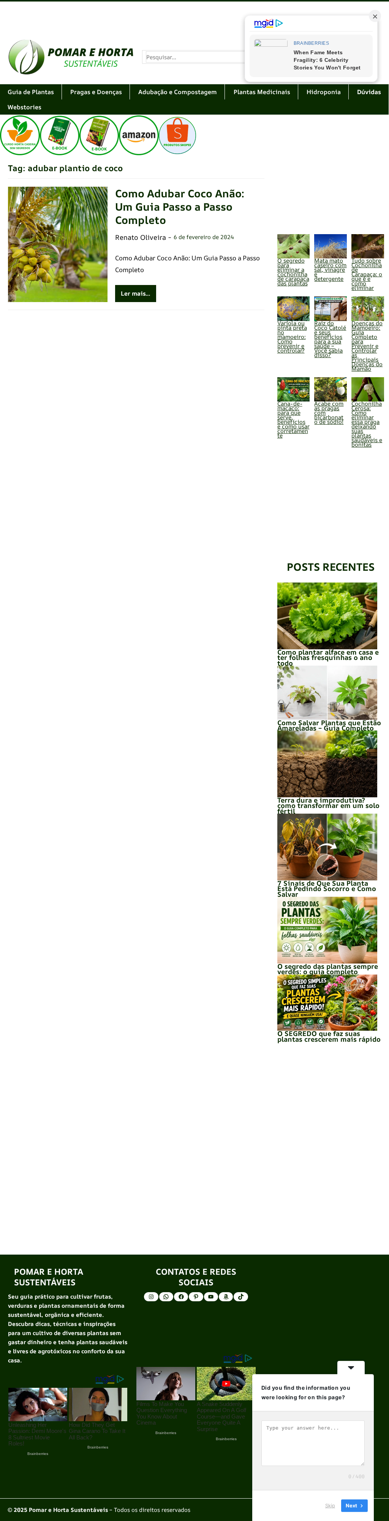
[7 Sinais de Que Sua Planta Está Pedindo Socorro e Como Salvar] (327, 847)
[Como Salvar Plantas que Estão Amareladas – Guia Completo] (327, 693)
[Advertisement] (194, 16)
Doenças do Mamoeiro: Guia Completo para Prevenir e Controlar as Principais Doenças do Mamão (367, 346)
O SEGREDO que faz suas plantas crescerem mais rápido (329, 1036)
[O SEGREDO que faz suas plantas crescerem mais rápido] (327, 1003)
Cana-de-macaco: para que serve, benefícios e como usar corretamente (293, 419)
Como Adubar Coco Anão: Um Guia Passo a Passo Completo (179, 207)
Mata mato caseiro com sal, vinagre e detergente (330, 270)
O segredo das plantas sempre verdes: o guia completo (327, 969)
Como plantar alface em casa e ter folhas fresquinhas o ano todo (328, 657)
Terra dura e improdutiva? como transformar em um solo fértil (328, 805)
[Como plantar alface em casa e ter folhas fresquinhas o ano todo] (327, 616)
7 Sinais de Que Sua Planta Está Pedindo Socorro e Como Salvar (326, 889)
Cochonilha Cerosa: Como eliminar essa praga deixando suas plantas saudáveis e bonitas (366, 424)
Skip (330, 1505)
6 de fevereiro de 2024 (204, 237)
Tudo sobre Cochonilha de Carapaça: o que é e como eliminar (366, 274)
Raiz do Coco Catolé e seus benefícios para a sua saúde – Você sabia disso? (330, 339)
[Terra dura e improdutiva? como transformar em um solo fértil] (327, 764)
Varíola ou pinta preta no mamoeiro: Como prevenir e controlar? (292, 336)
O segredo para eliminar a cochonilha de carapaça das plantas (293, 272)
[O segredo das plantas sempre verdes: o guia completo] (327, 930)
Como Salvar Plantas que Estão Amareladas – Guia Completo (329, 725)
